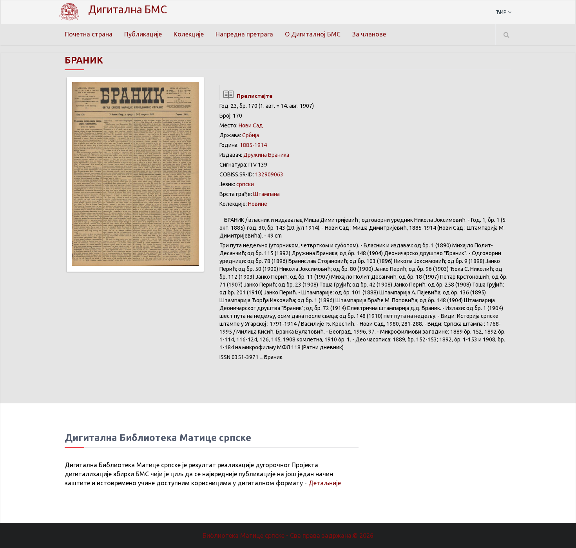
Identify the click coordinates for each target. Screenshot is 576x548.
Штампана (266, 194)
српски (245, 184)
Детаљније (324, 482)
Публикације (143, 34)
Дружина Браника (266, 155)
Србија (250, 135)
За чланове (369, 34)
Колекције (189, 34)
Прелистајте (253, 96)
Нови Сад (251, 125)
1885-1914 (253, 145)
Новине (257, 204)
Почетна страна (88, 34)
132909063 (269, 174)
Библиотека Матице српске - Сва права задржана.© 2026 (288, 535)
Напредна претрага (244, 34)
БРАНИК (84, 60)
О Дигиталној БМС (313, 34)
